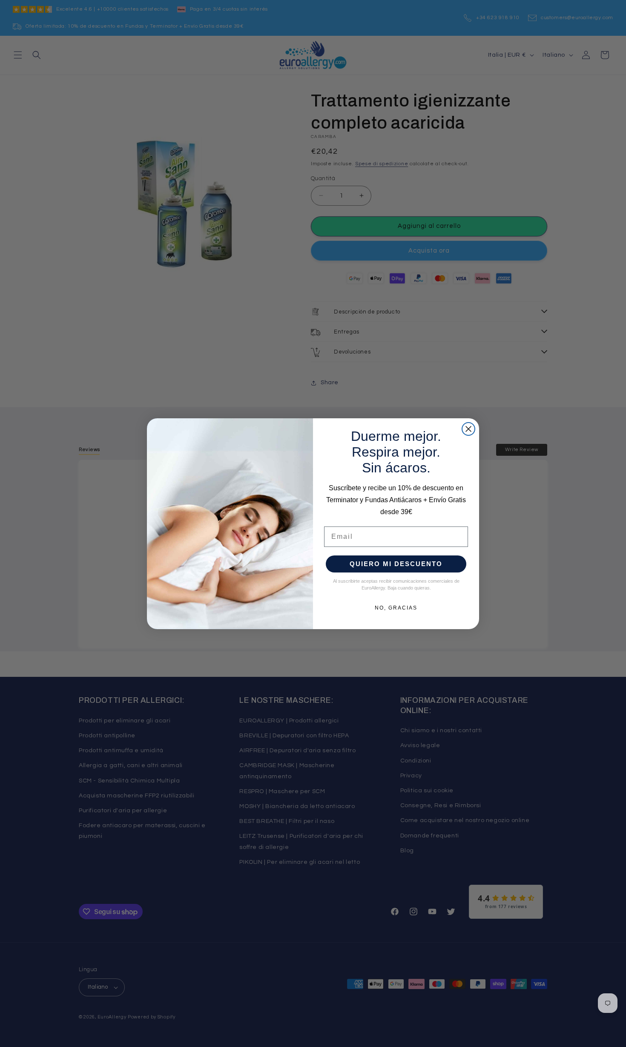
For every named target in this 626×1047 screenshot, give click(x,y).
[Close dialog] (468, 429)
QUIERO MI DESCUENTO (396, 563)
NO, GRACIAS (396, 608)
